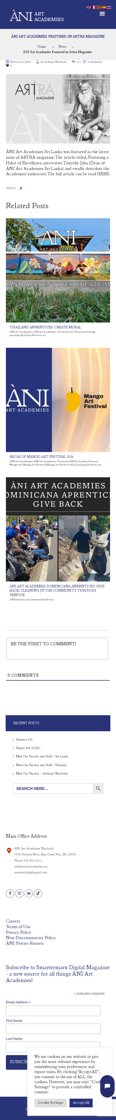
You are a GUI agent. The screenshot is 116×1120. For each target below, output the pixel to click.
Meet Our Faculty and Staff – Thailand (41, 765)
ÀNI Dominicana (20, 599)
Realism (26, 335)
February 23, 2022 (20, 62)
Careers (13, 921)
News (62, 47)
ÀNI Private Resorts (25, 944)
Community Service (42, 599)
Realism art (39, 335)
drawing (90, 332)
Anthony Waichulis (55, 62)
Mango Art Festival (34, 465)
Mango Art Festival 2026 (60, 465)
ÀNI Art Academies (21, 332)
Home (41, 47)
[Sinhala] (99, 7)
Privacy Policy (18, 933)
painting (15, 335)
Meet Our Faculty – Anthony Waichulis (42, 773)
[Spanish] (104, 7)
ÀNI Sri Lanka (77, 461)
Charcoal (79, 332)
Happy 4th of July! (28, 748)
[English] (89, 7)
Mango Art (16, 465)
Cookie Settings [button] (50, 1103)
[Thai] (109, 7)
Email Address (18, 1002)
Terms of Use (18, 927)
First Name (14, 1021)
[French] (94, 7)
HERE (103, 174)
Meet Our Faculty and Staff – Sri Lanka (42, 756)
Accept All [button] (81, 1103)
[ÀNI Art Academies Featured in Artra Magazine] (58, 109)
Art (71, 332)
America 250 (24, 739)
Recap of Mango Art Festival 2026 (41, 457)
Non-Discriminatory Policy (31, 938)
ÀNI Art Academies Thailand (51, 332)
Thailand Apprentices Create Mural (45, 327)
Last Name (14, 1039)
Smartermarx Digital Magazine (73, 968)
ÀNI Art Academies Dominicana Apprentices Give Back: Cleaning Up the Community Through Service (57, 591)
